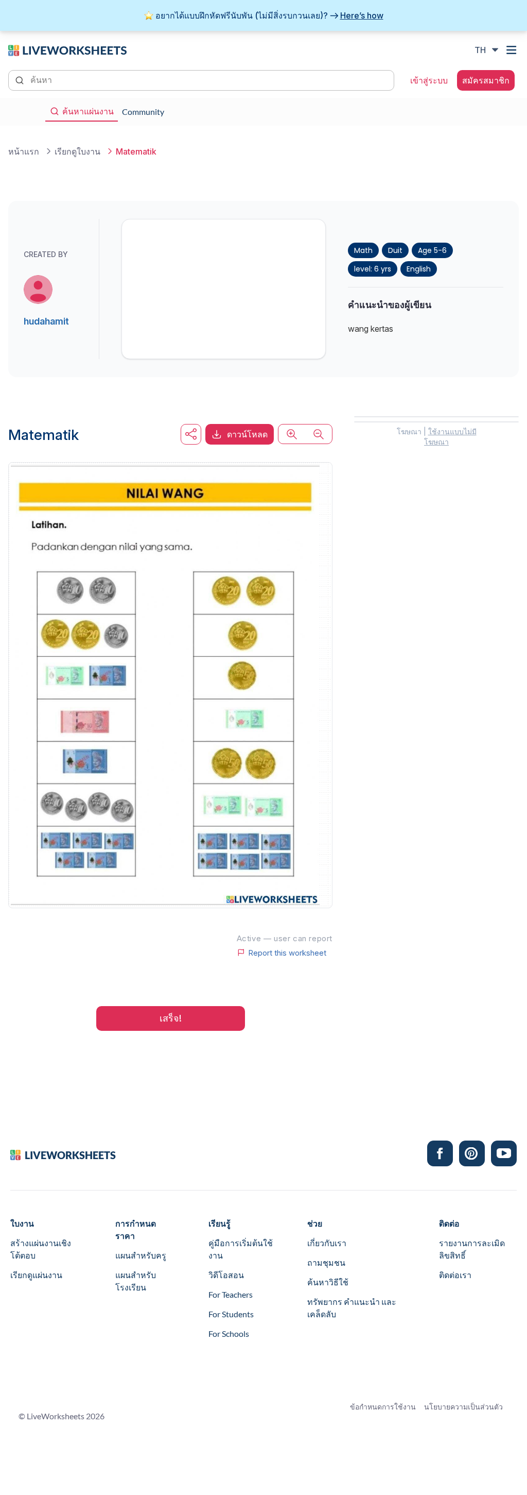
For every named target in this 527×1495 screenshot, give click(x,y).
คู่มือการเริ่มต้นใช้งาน (240, 1249)
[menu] (512, 50)
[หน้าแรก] (67, 49)
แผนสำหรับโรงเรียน (135, 1281)
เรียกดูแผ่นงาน (36, 1275)
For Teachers (230, 1294)
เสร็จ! (171, 1018)
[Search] (20, 79)
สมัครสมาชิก (486, 80)
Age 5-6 (432, 250)
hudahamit (46, 321)
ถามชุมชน (326, 1262)
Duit (395, 250)
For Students (231, 1314)
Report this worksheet (287, 952)
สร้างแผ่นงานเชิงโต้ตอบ (40, 1249)
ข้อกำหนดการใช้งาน (383, 1406)
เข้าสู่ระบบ (429, 80)
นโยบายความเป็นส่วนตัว (463, 1406)
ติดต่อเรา (455, 1275)
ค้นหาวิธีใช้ (327, 1282)
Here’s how (361, 15)
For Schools (228, 1333)
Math (363, 250)
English (419, 269)
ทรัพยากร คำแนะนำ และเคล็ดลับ (351, 1308)
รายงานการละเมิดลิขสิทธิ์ (472, 1249)
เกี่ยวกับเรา (326, 1243)
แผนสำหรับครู (140, 1255)
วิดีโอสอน (226, 1275)
